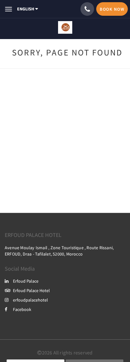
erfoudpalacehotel (30, 300)
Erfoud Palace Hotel (31, 290)
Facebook (22, 309)
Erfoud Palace (25, 281)
